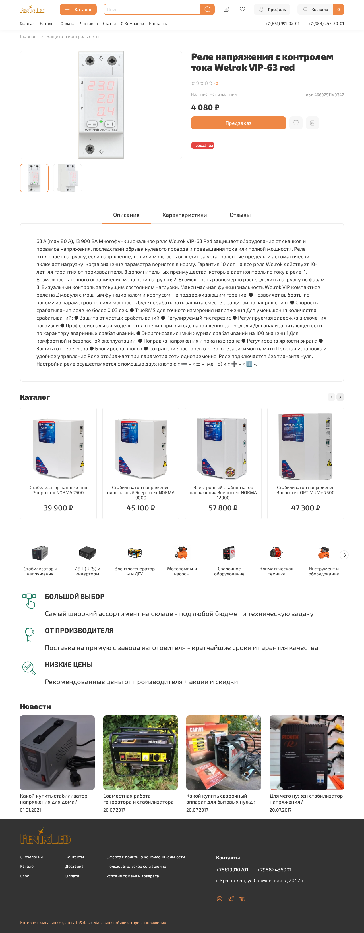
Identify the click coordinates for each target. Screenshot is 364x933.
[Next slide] (173, 105)
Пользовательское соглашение (136, 866)
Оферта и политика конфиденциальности (146, 856)
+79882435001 (274, 869)
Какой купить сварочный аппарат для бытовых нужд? (220, 798)
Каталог (83, 9)
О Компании (132, 23)
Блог (24, 875)
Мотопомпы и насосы (182, 571)
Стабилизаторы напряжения (40, 571)
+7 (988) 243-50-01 (326, 23)
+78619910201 (232, 869)
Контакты (158, 23)
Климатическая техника (276, 571)
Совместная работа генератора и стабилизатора (138, 798)
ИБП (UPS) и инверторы (87, 571)
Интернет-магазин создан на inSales (55, 922)
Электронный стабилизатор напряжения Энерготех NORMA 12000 (223, 492)
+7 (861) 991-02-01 (282, 23)
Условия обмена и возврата (133, 875)
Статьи (109, 23)
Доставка (89, 23)
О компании (31, 856)
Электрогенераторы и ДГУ (135, 571)
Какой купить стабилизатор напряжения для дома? (54, 798)
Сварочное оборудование (229, 571)
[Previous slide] (29, 105)
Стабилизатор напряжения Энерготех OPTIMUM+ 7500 (306, 490)
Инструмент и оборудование (324, 571)
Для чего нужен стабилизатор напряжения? (306, 798)
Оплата (68, 23)
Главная (27, 23)
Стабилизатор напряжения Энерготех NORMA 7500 (58, 490)
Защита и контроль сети (73, 36)
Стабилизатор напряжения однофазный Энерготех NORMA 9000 (141, 492)
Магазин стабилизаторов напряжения (129, 922)
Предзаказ (239, 123)
